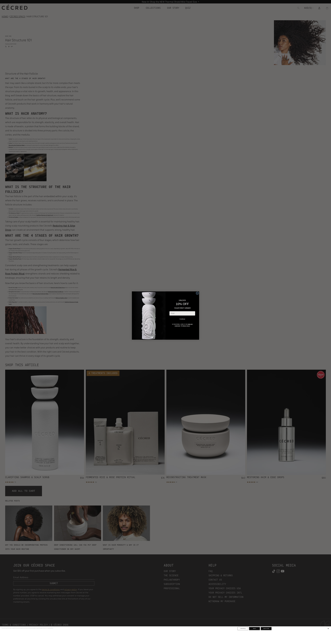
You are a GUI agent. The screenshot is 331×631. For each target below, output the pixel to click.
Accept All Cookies (266, 628)
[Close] (328, 628)
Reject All (254, 628)
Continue (182, 319)
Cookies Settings (242, 628)
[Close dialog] (197, 293)
